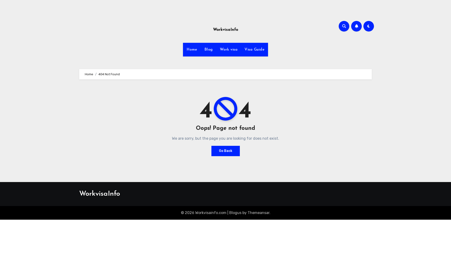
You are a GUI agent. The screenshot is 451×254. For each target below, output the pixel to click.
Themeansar (258, 212)
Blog (208, 50)
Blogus (235, 212)
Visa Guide (254, 50)
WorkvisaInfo (225, 30)
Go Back (225, 151)
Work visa (229, 50)
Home (192, 50)
